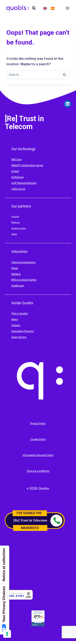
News (14, 319)
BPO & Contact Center (23, 279)
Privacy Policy (38, 423)
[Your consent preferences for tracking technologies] (7, 634)
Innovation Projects (22, 331)
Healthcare (17, 285)
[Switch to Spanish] (53, 8)
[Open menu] (67, 8)
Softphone (17, 177)
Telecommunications (23, 262)
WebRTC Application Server (27, 165)
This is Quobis (19, 313)
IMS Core (16, 159)
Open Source (18, 337)
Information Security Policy (38, 455)
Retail (14, 268)
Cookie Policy (38, 439)
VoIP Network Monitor (24, 183)
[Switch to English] (45, 8)
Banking (16, 274)
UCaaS (15, 171)
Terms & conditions (38, 471)
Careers (15, 325)
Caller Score (18, 188)
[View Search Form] (33, 8)
